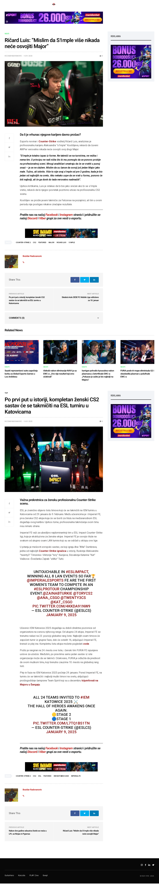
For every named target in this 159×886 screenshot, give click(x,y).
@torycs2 (83, 593)
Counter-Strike (48, 141)
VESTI (7, 34)
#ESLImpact (77, 572)
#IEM (84, 697)
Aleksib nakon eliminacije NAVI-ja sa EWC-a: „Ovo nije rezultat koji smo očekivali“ (60, 374)
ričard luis (61, 242)
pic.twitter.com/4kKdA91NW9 (61, 606)
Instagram (66, 215)
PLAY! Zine (34, 875)
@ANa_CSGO (48, 598)
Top (6, 393)
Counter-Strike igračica (52, 550)
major (51, 242)
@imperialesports (45, 580)
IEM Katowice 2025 (61, 776)
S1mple (72, 242)
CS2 (34, 242)
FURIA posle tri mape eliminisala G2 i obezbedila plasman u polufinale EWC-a (137, 374)
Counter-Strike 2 (23, 242)
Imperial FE (76, 776)
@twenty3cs (73, 598)
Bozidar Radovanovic (13, 56)
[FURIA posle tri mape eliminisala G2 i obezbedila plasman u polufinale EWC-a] (137, 352)
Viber (42, 218)
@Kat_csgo (61, 602)
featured (42, 242)
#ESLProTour (46, 589)
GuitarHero (9, 875)
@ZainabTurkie (57, 593)
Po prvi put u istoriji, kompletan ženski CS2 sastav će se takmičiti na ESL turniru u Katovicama (27, 300)
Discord (32, 218)
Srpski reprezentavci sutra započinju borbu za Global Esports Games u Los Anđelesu (21, 374)
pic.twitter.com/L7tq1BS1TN (61, 723)
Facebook (51, 215)
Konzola (21, 875)
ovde (86, 643)
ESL (39, 776)
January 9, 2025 (61, 615)
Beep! (45, 875)
